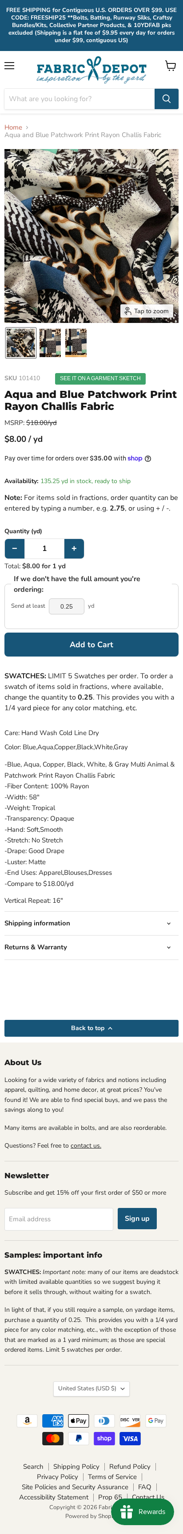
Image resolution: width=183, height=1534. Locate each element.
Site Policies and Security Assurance (75, 1487)
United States (87, 1388)
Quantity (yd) (23, 531)
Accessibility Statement (53, 1497)
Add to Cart (91, 644)
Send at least (28, 606)
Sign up (137, 1218)
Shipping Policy (76, 1466)
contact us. (86, 1145)
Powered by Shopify (91, 1516)
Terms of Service (112, 1476)
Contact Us (148, 1497)
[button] (21, 343)
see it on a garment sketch (100, 378)
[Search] (167, 99)
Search (33, 1466)
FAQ (144, 1487)
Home (13, 127)
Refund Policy (130, 1466)
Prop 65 (110, 1497)
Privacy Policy (57, 1476)
